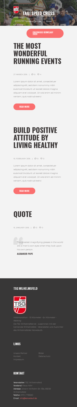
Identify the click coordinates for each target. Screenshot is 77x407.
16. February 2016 (21, 159)
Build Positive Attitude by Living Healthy (35, 137)
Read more (24, 106)
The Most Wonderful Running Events (37, 53)
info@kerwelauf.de (28, 398)
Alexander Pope (25, 253)
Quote (22, 214)
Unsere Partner (20, 353)
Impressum (18, 359)
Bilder (41, 353)
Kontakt (17, 356)
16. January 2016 (21, 228)
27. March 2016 (20, 74)
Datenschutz (44, 356)
